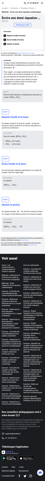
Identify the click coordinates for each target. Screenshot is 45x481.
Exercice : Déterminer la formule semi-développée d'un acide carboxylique (11, 396)
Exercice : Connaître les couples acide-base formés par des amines (32, 271)
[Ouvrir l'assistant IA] (40, 473)
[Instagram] (30, 476)
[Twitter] (25, 476)
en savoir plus (24, 240)
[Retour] (4, 3)
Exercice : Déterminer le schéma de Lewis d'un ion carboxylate (12, 388)
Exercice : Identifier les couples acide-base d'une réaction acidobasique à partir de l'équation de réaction (33, 347)
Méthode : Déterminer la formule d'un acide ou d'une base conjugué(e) (11, 277)
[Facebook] (19, 476)
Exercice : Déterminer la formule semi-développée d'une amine (33, 295)
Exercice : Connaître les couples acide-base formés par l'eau (10, 352)
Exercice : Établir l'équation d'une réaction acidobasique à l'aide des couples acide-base (33, 326)
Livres (21, 467)
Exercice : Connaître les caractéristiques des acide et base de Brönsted (12, 293)
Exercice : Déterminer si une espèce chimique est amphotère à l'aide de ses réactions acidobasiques (11, 343)
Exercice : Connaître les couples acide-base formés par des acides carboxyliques (10, 371)
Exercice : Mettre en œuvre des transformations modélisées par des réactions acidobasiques (32, 388)
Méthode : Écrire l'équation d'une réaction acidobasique (11, 285)
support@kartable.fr (13, 434)
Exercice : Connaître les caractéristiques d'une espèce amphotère (10, 334)
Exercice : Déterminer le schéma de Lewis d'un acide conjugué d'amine (32, 287)
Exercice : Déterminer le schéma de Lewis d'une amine (32, 279)
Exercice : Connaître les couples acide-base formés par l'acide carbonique (10, 361)
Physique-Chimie (27, 8)
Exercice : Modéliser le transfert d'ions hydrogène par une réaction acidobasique (31, 336)
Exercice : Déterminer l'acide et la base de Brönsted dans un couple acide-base (11, 302)
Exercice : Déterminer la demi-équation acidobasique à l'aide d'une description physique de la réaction (11, 323)
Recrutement (24, 471)
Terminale (14, 8)
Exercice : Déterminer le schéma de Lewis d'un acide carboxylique (11, 380)
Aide (13, 467)
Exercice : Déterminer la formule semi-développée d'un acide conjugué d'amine (33, 304)
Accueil (5, 8)
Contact (5, 467)
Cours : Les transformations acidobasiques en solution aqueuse (8, 268)
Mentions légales (8, 471)
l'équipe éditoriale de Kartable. (26, 53)
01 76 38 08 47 (33, 3)
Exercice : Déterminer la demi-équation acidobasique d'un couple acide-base (11, 312)
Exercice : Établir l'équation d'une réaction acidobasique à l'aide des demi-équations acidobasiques (33, 315)
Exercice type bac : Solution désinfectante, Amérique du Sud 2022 (32, 398)
